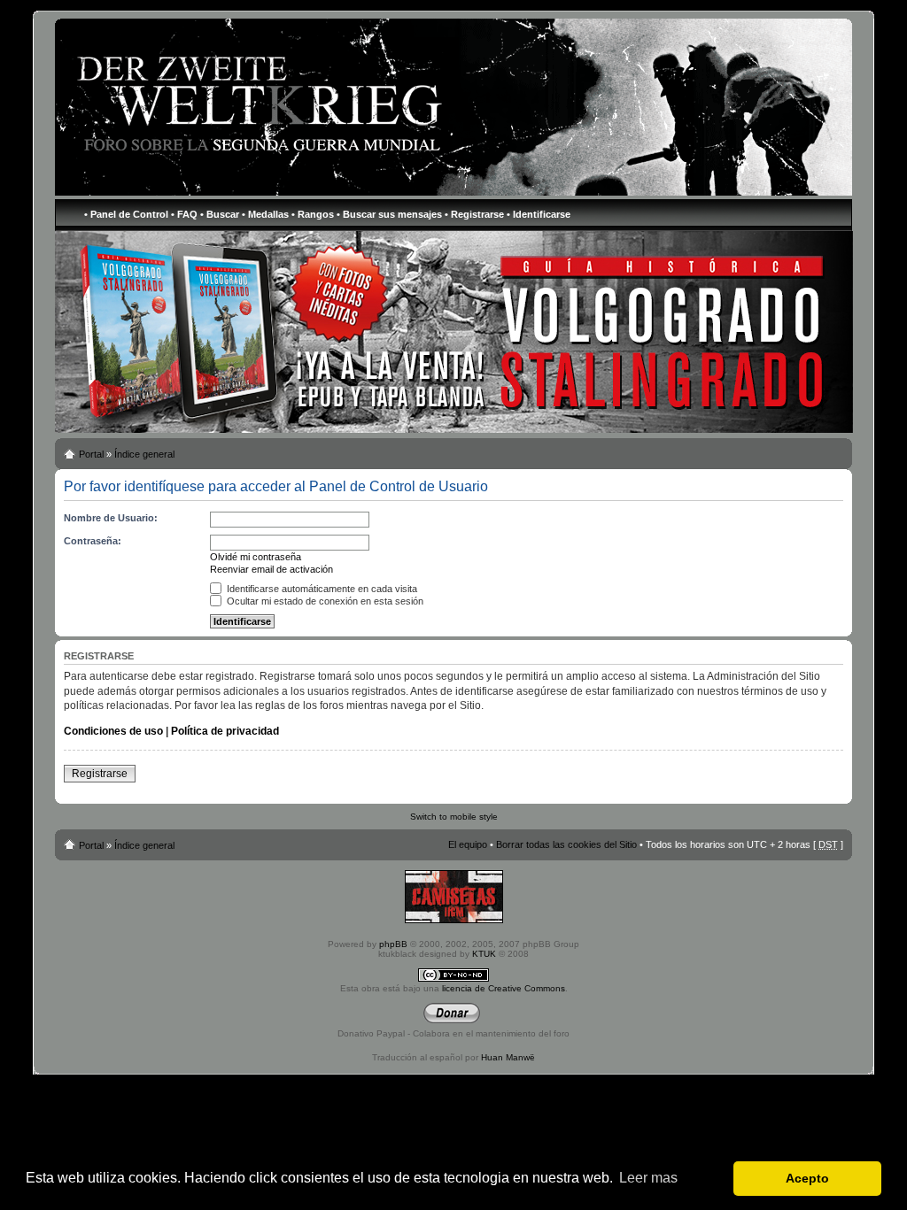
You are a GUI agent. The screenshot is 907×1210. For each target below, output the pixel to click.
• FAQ (184, 214)
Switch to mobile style (454, 816)
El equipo (467, 844)
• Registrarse (474, 214)
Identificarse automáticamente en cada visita (320, 588)
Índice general (144, 454)
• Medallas (265, 214)
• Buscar (219, 214)
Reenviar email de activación (271, 569)
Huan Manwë (508, 1057)
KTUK (484, 954)
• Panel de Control (126, 214)
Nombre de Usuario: (111, 518)
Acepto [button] (807, 1178)
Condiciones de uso (113, 731)
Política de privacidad (225, 731)
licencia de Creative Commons (503, 988)
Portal (91, 454)
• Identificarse (538, 214)
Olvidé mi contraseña (255, 556)
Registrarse (100, 773)
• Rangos (312, 214)
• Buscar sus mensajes (389, 214)
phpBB (393, 944)
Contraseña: (92, 541)
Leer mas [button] (648, 1177)
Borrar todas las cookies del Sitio (566, 844)
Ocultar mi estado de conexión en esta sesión (323, 601)
